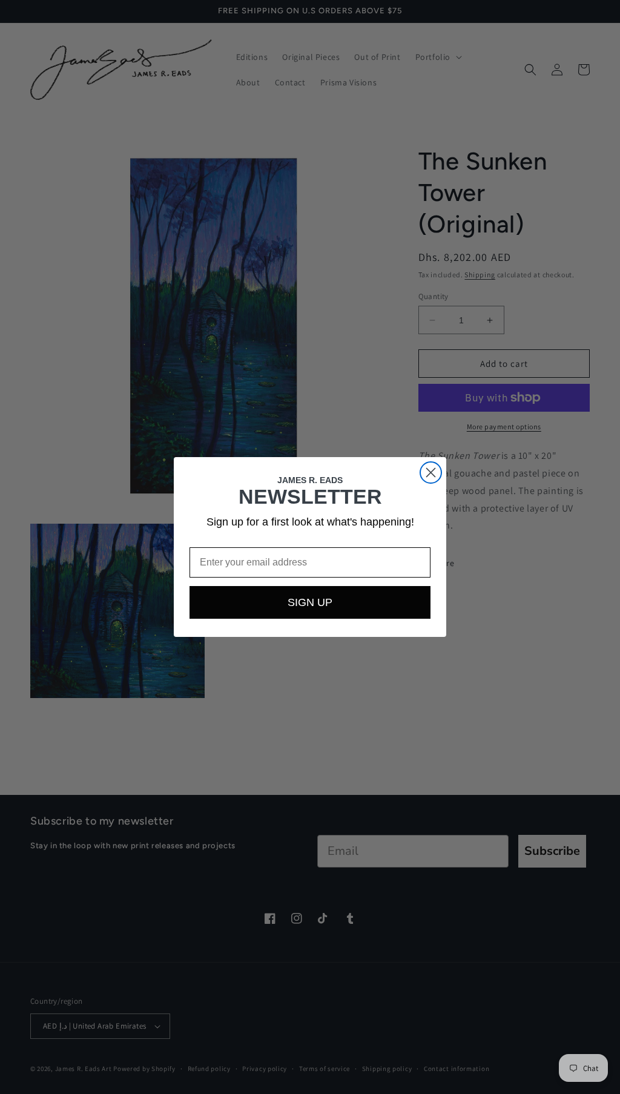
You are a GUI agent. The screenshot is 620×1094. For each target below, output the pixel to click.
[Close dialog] (430, 472)
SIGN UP (310, 602)
